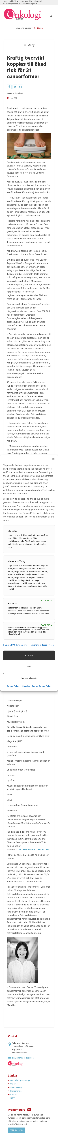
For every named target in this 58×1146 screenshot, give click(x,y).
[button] (53, 458)
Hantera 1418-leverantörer (15, 645)
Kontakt (13, 1094)
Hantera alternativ (29, 678)
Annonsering (16, 1087)
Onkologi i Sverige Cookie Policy (36, 686)
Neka (29, 667)
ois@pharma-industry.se (23, 1058)
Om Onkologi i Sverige (20, 1080)
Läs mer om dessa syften (42, 645)
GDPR (12, 1098)
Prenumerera (15, 1091)
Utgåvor (13, 1084)
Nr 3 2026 (38, 28)
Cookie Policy (13, 686)
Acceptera (29, 655)
